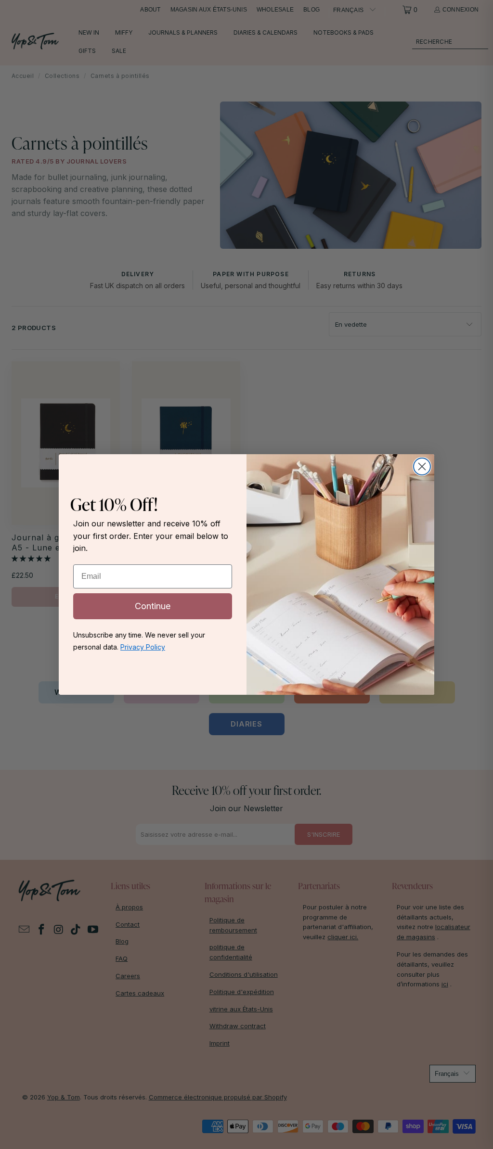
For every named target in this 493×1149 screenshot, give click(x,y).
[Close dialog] (422, 466)
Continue (152, 606)
